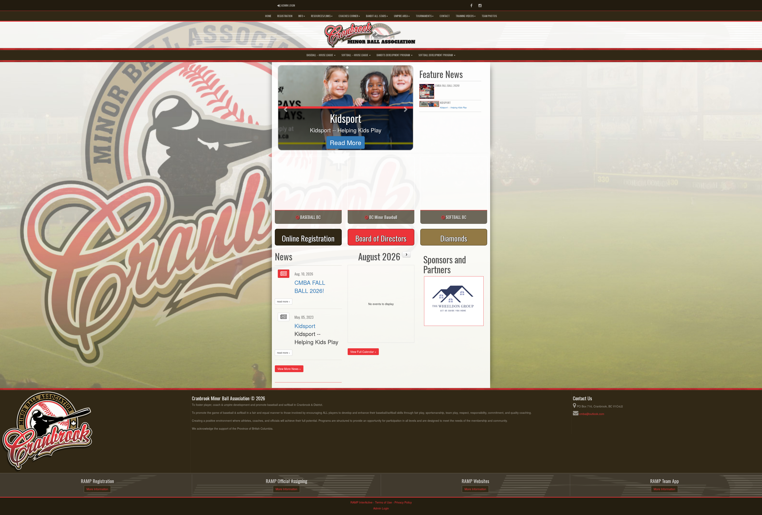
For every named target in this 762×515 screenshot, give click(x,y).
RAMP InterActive (361, 502)
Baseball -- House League (320, 55)
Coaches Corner (348, 16)
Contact (445, 16)
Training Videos (465, 16)
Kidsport (304, 326)
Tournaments (424, 16)
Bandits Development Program (394, 55)
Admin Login (381, 508)
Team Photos (489, 16)
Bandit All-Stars (376, 16)
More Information (97, 489)
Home (268, 16)
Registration (284, 16)
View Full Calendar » (363, 352)
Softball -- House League (355, 55)
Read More (345, 142)
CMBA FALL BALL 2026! (309, 286)
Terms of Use (383, 502)
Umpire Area (401, 16)
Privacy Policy (403, 502)
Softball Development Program (436, 55)
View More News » (289, 369)
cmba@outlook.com (591, 414)
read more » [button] (283, 301)
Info (300, 16)
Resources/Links (321, 16)
